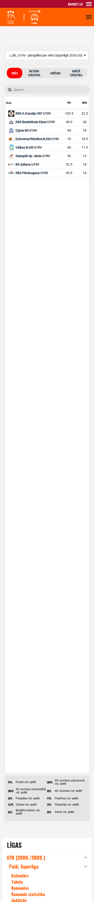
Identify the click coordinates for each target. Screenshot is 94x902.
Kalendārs (20, 876)
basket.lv (75, 4)
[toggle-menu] (89, 4)
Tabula (17, 882)
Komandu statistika (28, 894)
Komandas (20, 888)
